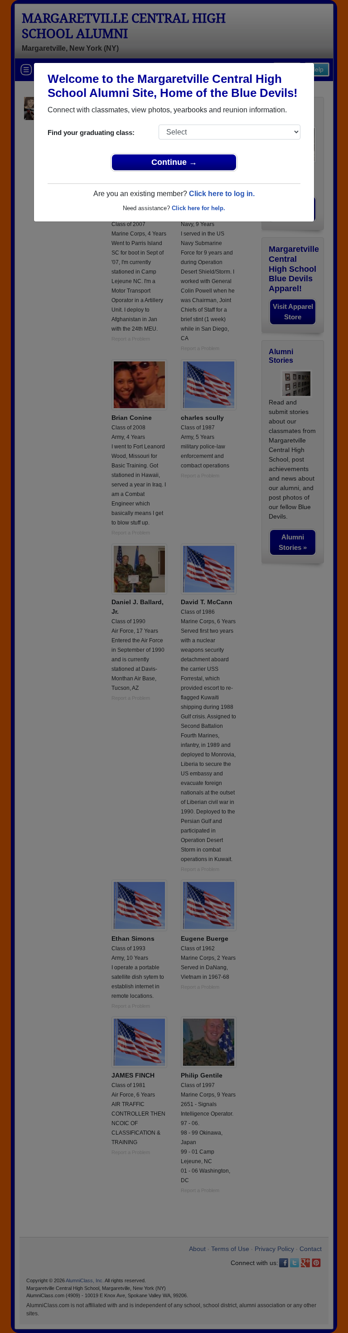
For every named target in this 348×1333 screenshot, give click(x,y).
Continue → (174, 162)
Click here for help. (198, 208)
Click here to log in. (222, 193)
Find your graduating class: (91, 132)
